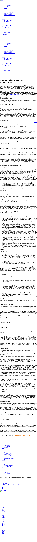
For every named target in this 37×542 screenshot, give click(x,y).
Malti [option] (3, 525)
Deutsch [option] (3, 516)
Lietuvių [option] (3, 523)
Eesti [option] (2, 514)
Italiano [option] (3, 520)
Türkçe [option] (3, 533)
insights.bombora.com (16, 89)
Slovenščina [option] (4, 530)
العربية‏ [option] (3, 508)
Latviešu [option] (3, 522)
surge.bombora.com (9, 89)
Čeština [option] (3, 512)
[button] (0, 38)
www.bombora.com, (3, 89)
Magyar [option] (3, 519)
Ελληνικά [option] (3, 517)
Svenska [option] (3, 532)
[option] (19, 507)
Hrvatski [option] (3, 511)
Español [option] (3, 531)
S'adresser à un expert (3, 34)
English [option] (3, 507)
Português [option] (3, 527)
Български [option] (3, 510)
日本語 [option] (3, 521)
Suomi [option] (3, 515)
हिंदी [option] (2, 518)
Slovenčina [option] (3, 529)
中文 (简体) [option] (4, 528)
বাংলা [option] (2, 509)
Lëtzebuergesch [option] (4, 524)
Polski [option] (3, 526)
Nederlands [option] (3, 513)
